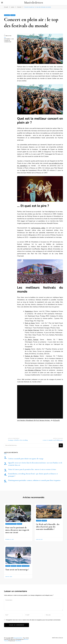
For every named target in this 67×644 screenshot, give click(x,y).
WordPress (18, 640)
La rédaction (7, 35)
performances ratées (38, 228)
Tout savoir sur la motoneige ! (17, 569)
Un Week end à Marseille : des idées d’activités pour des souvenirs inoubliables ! (47, 526)
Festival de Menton (32, 356)
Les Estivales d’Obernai (33, 370)
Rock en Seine (30, 323)
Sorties (44, 520)
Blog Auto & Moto (11, 523)
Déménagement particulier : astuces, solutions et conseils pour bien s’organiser (34, 480)
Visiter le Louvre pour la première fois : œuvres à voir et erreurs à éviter (32, 469)
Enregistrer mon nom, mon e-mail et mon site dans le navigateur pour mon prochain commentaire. (33, 620)
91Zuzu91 (56, 420)
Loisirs (13, 15)
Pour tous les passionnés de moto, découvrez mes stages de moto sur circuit (17, 530)
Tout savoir (25, 565)
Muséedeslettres (33, 2)
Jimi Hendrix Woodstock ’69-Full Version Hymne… (33, 420)
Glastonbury (29, 311)
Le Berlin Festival (31, 340)
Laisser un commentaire (9, 41)
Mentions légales (57, 637)
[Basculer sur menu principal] (2, 2)
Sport (19, 565)
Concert (7, 15)
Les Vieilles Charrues (32, 330)
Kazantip (27, 349)
